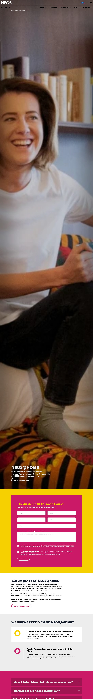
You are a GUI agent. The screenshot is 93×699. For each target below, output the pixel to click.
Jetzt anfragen (23, 558)
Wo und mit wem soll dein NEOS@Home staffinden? (30, 531)
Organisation (65, 7)
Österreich (4, 7)
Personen (76, 7)
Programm (53, 7)
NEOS (12, 10)
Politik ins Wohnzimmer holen (21, 480)
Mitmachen (86, 7)
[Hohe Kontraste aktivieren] (91, 3)
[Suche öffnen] (87, 3)
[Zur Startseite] (9, 3)
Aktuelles (43, 7)
